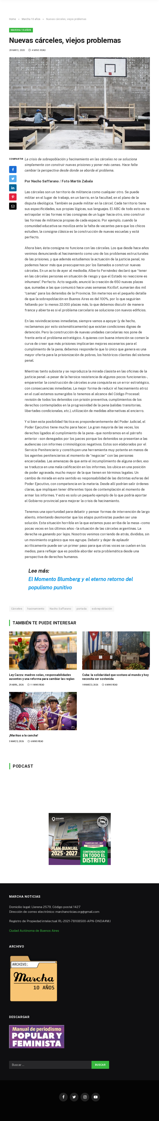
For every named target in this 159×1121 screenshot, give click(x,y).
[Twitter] (13, 178)
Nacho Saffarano (60, 608)
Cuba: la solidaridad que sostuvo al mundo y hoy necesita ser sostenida (115, 677)
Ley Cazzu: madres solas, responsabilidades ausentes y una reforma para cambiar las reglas (42, 677)
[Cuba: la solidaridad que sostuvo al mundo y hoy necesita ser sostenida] (116, 650)
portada (82, 608)
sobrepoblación (102, 608)
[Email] (13, 206)
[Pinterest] (13, 196)
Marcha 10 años (21, 30)
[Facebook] (13, 169)
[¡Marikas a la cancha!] (43, 711)
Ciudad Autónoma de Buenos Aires (34, 930)
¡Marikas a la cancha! (23, 735)
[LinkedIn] (13, 187)
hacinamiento (36, 608)
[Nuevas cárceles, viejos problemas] (79, 103)
